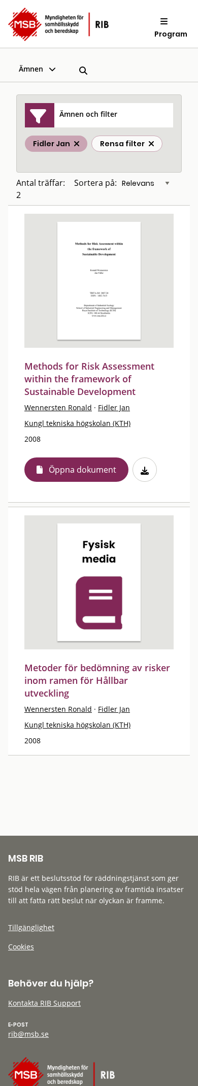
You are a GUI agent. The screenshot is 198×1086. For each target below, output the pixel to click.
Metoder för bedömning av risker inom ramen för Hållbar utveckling (97, 680)
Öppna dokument (82, 469)
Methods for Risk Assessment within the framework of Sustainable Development (89, 379)
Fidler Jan (114, 407)
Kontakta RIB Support (44, 1003)
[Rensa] (151, 143)
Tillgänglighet (31, 927)
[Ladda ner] (145, 469)
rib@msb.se (28, 1034)
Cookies (21, 946)
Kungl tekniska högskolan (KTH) (77, 423)
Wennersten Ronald (58, 407)
